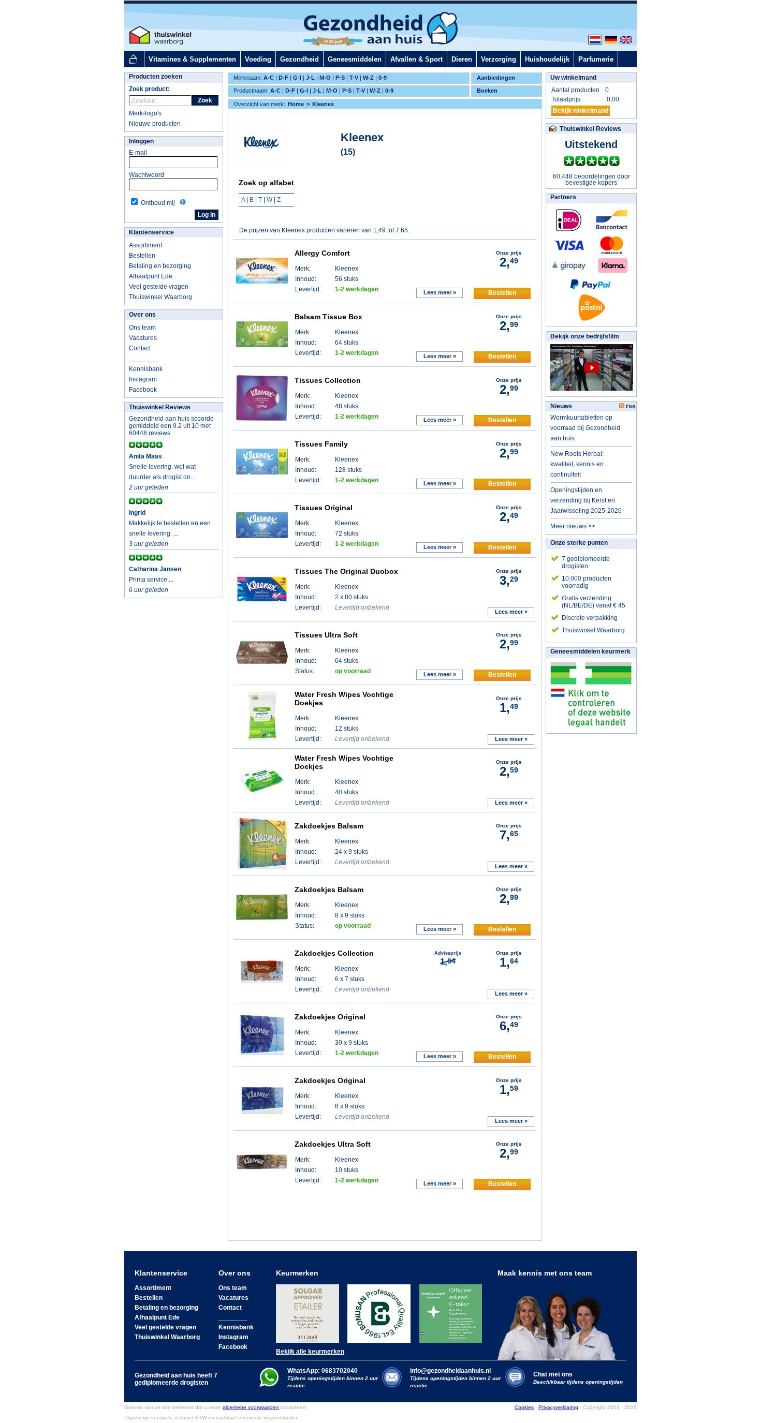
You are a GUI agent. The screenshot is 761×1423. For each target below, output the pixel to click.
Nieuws (561, 406)
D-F (283, 78)
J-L (310, 78)
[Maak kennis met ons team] (559, 1318)
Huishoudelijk (547, 59)
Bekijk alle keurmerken (310, 1351)
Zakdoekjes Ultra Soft (333, 1144)
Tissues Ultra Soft (326, 635)
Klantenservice (151, 232)
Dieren (461, 59)
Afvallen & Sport (416, 59)
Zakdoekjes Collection (334, 953)
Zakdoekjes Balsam (329, 826)
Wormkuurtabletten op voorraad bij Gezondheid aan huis (585, 428)
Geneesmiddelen (355, 59)
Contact (140, 348)
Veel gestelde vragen (158, 286)
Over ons (142, 314)
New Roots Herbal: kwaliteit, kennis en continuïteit (577, 464)
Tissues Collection (328, 380)
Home (296, 104)
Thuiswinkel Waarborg (160, 297)
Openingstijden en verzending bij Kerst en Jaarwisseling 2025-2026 (586, 500)
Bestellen (142, 255)
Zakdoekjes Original (330, 1017)
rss (630, 406)
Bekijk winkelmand (580, 110)
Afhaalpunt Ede (150, 276)
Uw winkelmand (573, 77)
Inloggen (141, 141)
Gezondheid (299, 59)
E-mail (138, 152)
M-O (325, 78)
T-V (353, 78)
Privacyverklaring (558, 1407)
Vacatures (143, 338)
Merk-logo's (145, 113)
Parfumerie (595, 59)
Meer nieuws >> (572, 526)
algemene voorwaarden (251, 1407)
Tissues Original (324, 507)
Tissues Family (321, 444)
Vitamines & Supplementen (192, 59)
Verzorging (498, 59)
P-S (340, 78)
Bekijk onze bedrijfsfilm (584, 336)
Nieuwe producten (155, 123)
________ (143, 358)
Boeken (487, 90)
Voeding (258, 59)
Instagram (143, 379)
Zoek (205, 100)
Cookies (524, 1407)
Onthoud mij (158, 202)
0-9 (382, 78)
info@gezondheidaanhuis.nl (455, 1377)
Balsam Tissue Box (328, 317)
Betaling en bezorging (160, 266)
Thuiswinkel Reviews (160, 407)
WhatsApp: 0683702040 (322, 1370)
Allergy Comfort (322, 253)
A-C (269, 78)
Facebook (143, 389)
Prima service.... (151, 579)
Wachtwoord (146, 175)
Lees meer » (439, 292)
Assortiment (145, 245)
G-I (297, 78)
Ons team (142, 327)
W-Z (368, 78)
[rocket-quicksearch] (160, 100)
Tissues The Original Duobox (346, 571)
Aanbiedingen (496, 78)
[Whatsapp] (269, 1384)
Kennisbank (146, 369)
